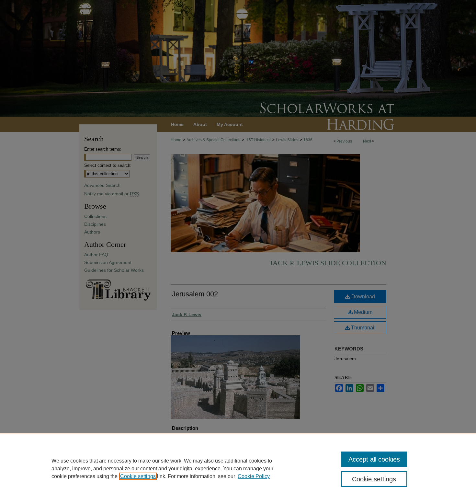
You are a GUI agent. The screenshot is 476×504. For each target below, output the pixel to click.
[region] (238, 468)
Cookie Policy (254, 476)
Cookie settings (138, 476)
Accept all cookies (374, 459)
